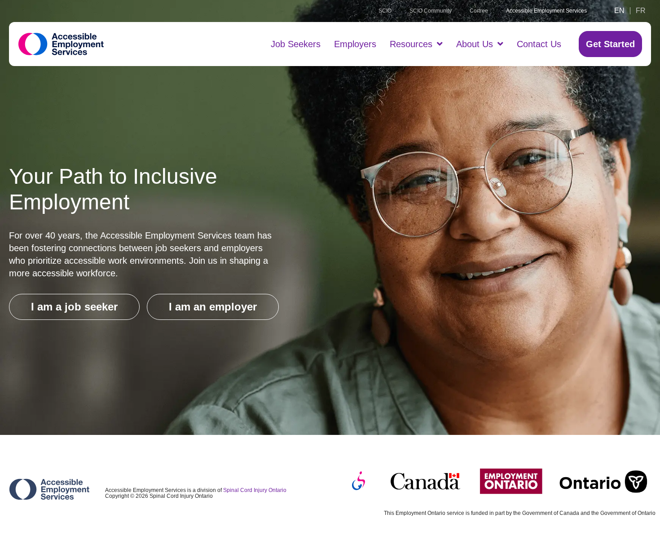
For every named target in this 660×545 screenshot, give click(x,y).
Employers (355, 44)
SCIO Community (430, 11)
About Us (474, 44)
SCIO (385, 11)
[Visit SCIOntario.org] (358, 481)
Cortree (479, 11)
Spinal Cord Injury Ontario (254, 490)
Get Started (610, 44)
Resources (411, 44)
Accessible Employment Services (546, 11)
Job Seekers (296, 44)
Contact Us (539, 44)
